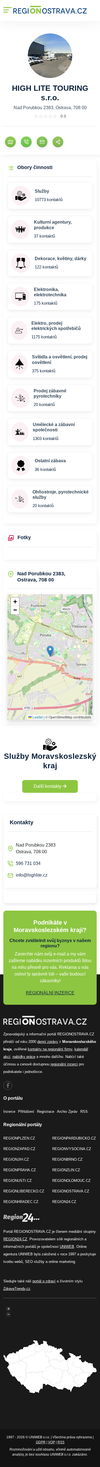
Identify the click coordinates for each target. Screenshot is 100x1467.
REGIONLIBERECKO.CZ (23, 1191)
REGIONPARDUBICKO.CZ (74, 1138)
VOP (51, 1442)
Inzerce (9, 1111)
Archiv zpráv (67, 1111)
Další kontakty (48, 786)
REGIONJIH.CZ (16, 1159)
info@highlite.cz (32, 875)
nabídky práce (23, 1057)
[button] (50, 651)
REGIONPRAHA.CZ (19, 1170)
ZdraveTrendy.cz (16, 1289)
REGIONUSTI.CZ (17, 1181)
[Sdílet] (57, 141)
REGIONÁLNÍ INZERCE (50, 993)
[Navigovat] (10, 141)
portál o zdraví (44, 1281)
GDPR (41, 1442)
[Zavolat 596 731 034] (26, 141)
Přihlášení (26, 1111)
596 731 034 (28, 863)
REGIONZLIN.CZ (66, 1170)
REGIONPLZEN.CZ (19, 1138)
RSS (84, 1111)
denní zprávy (47, 1042)
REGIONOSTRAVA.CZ (70, 1191)
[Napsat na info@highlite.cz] (42, 141)
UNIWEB (67, 1246)
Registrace (45, 1111)
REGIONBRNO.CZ (67, 1159)
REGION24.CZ (64, 1202)
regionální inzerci (64, 1064)
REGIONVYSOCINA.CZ (71, 1149)
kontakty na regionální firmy (50, 1049)
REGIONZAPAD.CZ (19, 1149)
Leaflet (37, 717)
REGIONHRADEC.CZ (20, 1202)
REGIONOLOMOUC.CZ (71, 1181)
